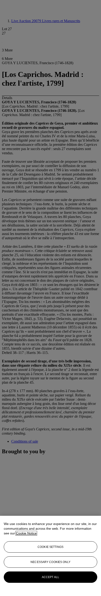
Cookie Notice (26, 533)
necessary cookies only (50, 562)
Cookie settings (50, 547)
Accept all (50, 577)
